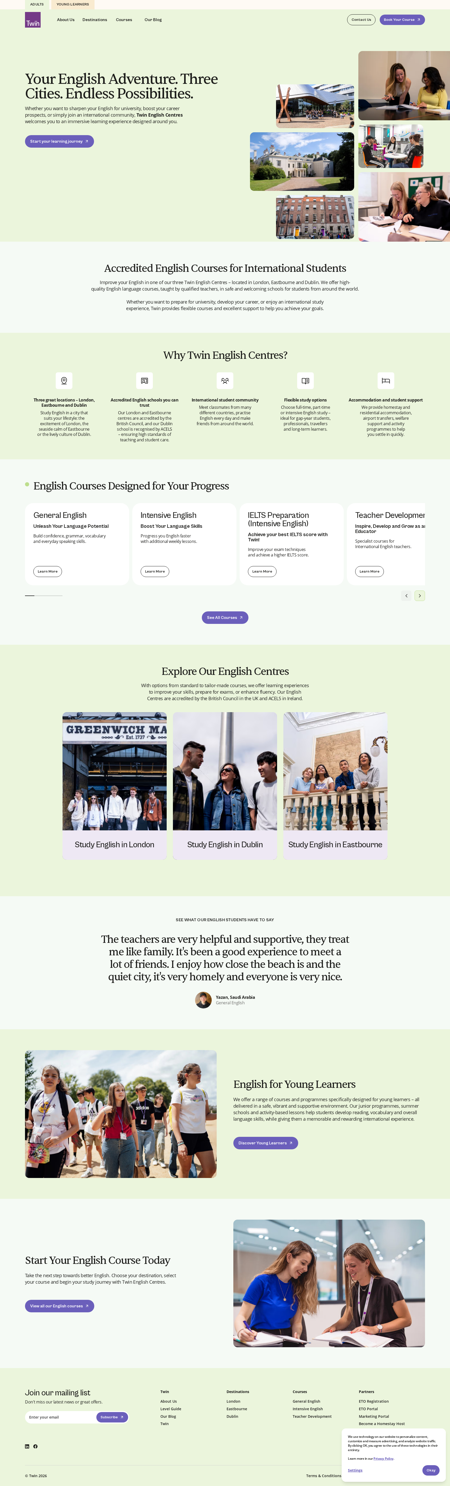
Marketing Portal (374, 1416)
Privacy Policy (383, 1458)
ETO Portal (368, 1408)
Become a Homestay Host (382, 1423)
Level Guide (170, 1408)
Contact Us (361, 20)
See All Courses (222, 617)
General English (306, 1401)
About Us (65, 19)
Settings (355, 1470)
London (233, 1401)
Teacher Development (312, 1416)
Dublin (232, 1416)
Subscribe (109, 1417)
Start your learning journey (56, 141)
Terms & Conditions (323, 1475)
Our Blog (153, 19)
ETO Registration (374, 1401)
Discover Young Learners (263, 1143)
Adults (37, 4)
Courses (124, 19)
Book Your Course (399, 20)
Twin (164, 1423)
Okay (431, 1470)
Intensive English (308, 1408)
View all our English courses (56, 1306)
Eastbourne (237, 1408)
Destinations (95, 19)
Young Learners (73, 4)
